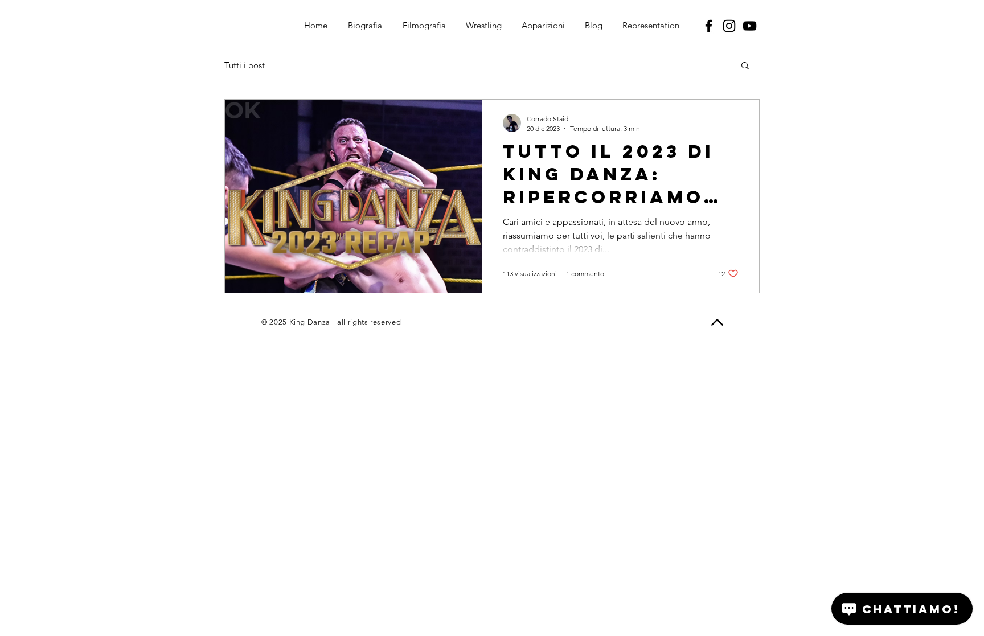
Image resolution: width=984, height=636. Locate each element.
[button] (745, 66)
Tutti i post (244, 65)
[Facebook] (708, 26)
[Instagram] (729, 26)
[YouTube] (749, 26)
